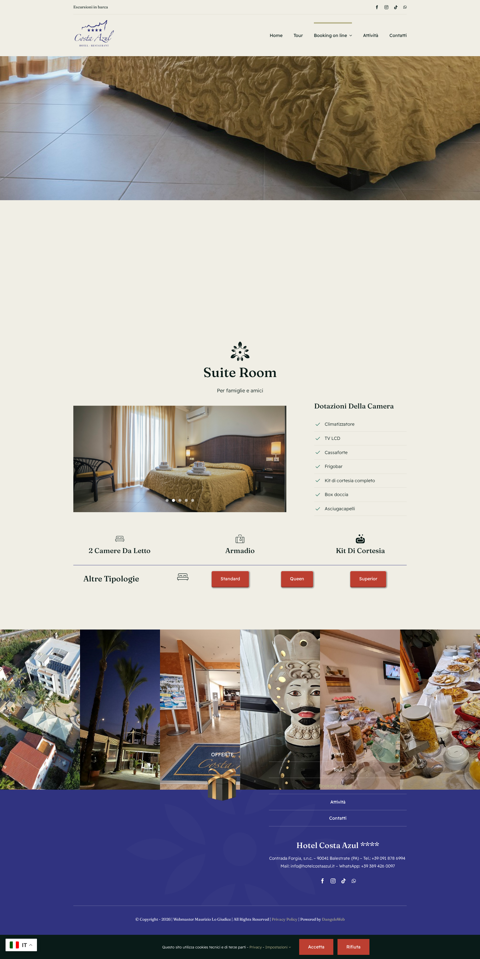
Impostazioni (277, 947)
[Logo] (94, 17)
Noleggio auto (85, 6)
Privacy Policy (285, 919)
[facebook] (377, 7)
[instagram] (386, 7)
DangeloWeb (333, 919)
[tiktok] (396, 7)
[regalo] (222, 766)
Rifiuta (353, 947)
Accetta (316, 947)
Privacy (255, 947)
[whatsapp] (405, 7)
